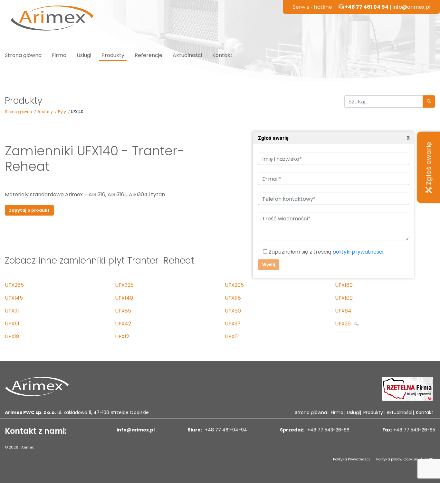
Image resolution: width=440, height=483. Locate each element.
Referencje (148, 55)
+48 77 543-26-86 (327, 430)
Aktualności (187, 55)
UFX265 (14, 285)
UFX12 (122, 336)
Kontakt (222, 55)
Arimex (27, 447)
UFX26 (343, 323)
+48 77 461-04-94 (225, 430)
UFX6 (231, 336)
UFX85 (123, 310)
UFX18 (12, 336)
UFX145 (14, 298)
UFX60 (233, 310)
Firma (59, 55)
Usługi (84, 55)
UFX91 (12, 310)
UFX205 (234, 285)
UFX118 (233, 298)
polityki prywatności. (358, 252)
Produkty (112, 55)
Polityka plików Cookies (397, 459)
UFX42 (123, 323)
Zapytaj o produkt (29, 210)
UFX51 (12, 323)
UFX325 (124, 285)
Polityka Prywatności (351, 459)
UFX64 (343, 310)
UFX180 (344, 285)
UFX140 (124, 298)
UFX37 (233, 323)
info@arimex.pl (411, 7)
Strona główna (23, 55)
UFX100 (344, 298)
